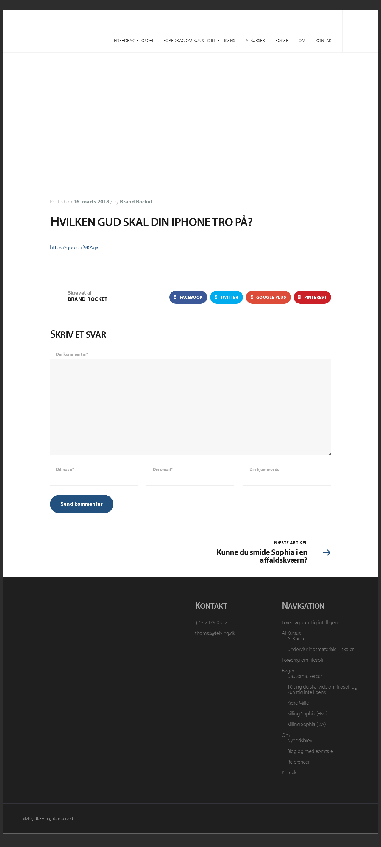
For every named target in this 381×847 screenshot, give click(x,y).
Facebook (190, 297)
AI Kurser (255, 40)
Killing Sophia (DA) (306, 724)
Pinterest (315, 297)
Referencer (298, 761)
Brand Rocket (136, 201)
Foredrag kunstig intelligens (311, 622)
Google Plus (270, 297)
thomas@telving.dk (215, 633)
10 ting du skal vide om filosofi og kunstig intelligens (322, 689)
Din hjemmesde (264, 469)
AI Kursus (291, 633)
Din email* (163, 469)
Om (302, 40)
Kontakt (324, 40)
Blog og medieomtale (310, 751)
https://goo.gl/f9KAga (74, 247)
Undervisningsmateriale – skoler (320, 649)
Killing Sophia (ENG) (307, 713)
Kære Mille (298, 702)
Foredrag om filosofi (302, 659)
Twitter (229, 297)
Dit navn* (65, 469)
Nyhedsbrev (299, 740)
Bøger (281, 40)
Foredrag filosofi (133, 40)
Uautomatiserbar (304, 675)
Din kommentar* (72, 354)
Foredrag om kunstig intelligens (199, 40)
